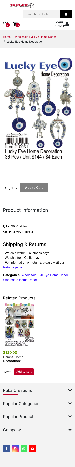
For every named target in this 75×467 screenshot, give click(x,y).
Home (7, 36)
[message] (32, 448)
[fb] (6, 448)
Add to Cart (34, 188)
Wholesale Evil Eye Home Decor (35, 36)
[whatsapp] (24, 448)
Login (59, 22)
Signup (60, 26)
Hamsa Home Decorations (13, 359)
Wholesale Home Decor (20, 280)
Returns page (12, 267)
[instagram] (15, 448)
